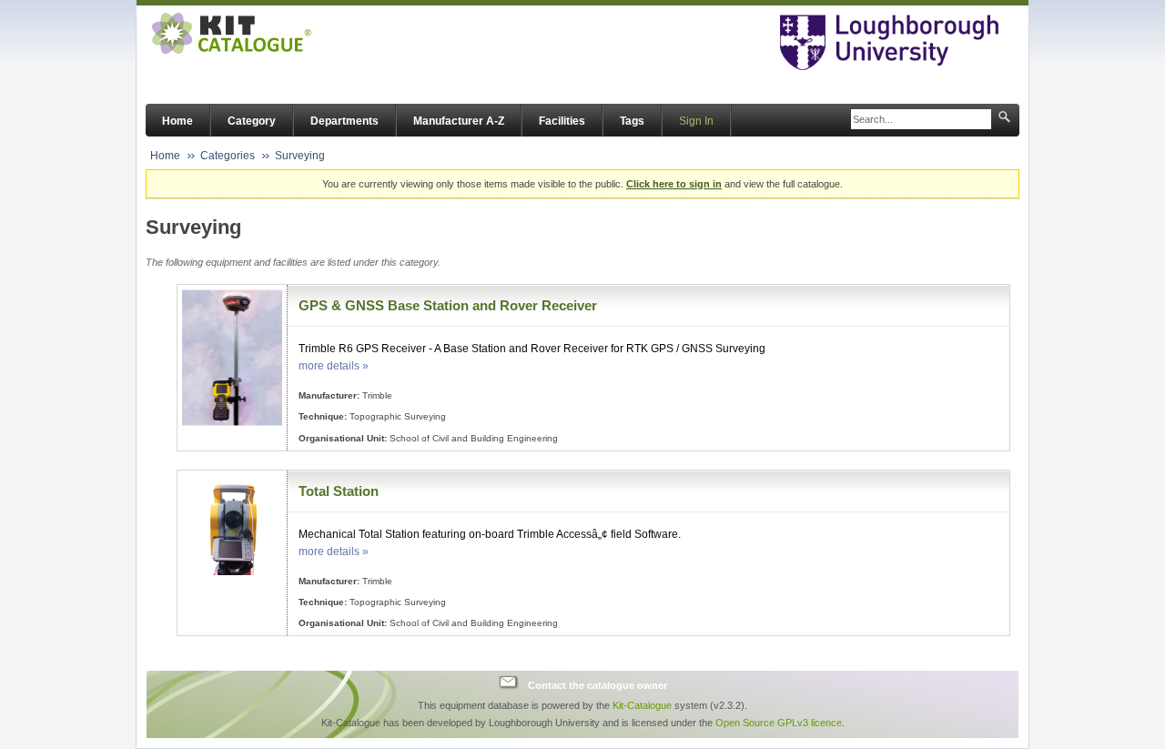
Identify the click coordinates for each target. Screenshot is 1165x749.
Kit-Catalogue (642, 705)
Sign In (696, 121)
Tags (632, 121)
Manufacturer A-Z (458, 121)
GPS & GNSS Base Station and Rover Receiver (448, 305)
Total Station (339, 491)
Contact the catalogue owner (597, 684)
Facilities (562, 121)
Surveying (300, 155)
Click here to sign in (674, 183)
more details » (334, 365)
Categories (227, 155)
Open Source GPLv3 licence (778, 722)
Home (177, 121)
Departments (344, 121)
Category (252, 121)
